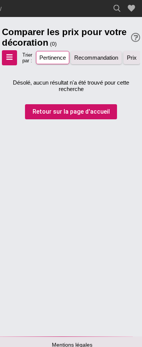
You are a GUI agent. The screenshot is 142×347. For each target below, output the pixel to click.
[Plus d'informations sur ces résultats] (135, 37)
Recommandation (96, 57)
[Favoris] (132, 8)
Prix (132, 57)
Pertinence (52, 57)
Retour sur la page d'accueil (71, 111)
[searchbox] (119, 8)
